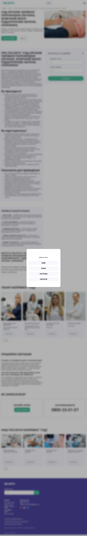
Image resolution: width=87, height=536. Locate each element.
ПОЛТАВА (43, 274)
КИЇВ (43, 263)
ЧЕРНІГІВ (43, 279)
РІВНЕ (43, 268)
